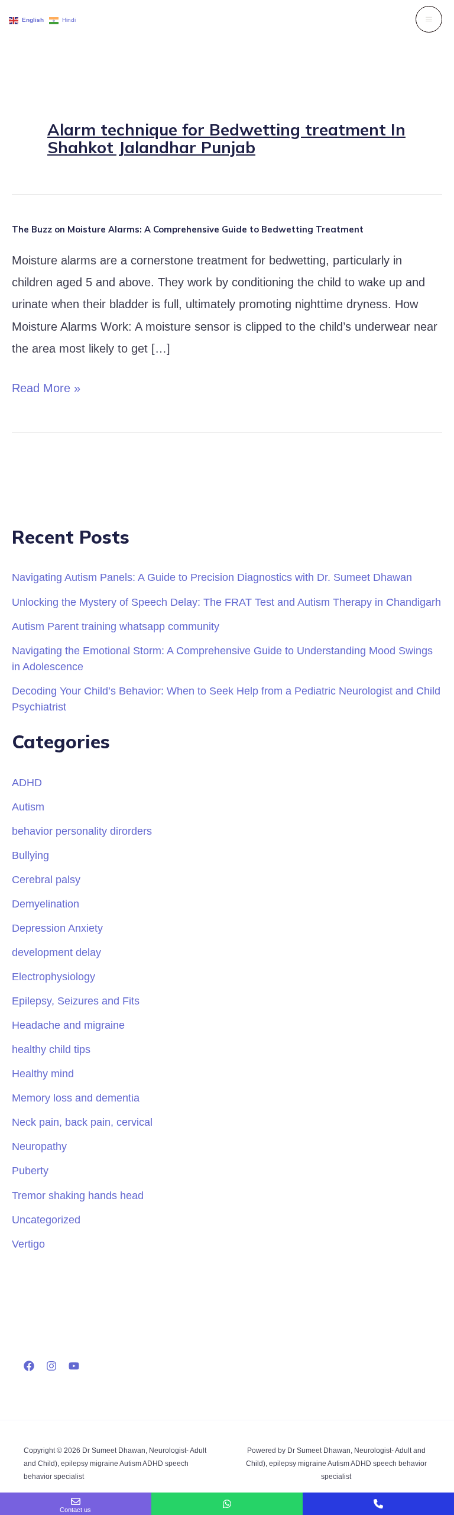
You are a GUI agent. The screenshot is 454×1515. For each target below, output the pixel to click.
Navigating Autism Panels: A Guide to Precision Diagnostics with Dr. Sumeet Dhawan (212, 577)
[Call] (378, 1504)
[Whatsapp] (227, 1504)
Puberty (30, 1170)
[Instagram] (51, 1366)
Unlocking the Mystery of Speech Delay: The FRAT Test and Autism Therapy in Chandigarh (226, 602)
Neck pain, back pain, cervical (82, 1122)
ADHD (27, 782)
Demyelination (45, 903)
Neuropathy (39, 1146)
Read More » (46, 388)
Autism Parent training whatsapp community (115, 626)
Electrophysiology (53, 976)
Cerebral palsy (46, 879)
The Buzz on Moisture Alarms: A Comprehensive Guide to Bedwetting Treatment (188, 229)
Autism (28, 806)
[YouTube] (74, 1366)
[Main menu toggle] (429, 19)
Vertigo (28, 1244)
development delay (56, 952)
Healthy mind (43, 1073)
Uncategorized (46, 1219)
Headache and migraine (68, 1025)
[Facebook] (29, 1366)
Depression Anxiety (57, 928)
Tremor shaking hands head (78, 1195)
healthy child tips (51, 1049)
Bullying (30, 855)
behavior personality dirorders (82, 831)
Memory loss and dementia (76, 1097)
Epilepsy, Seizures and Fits (76, 1000)
